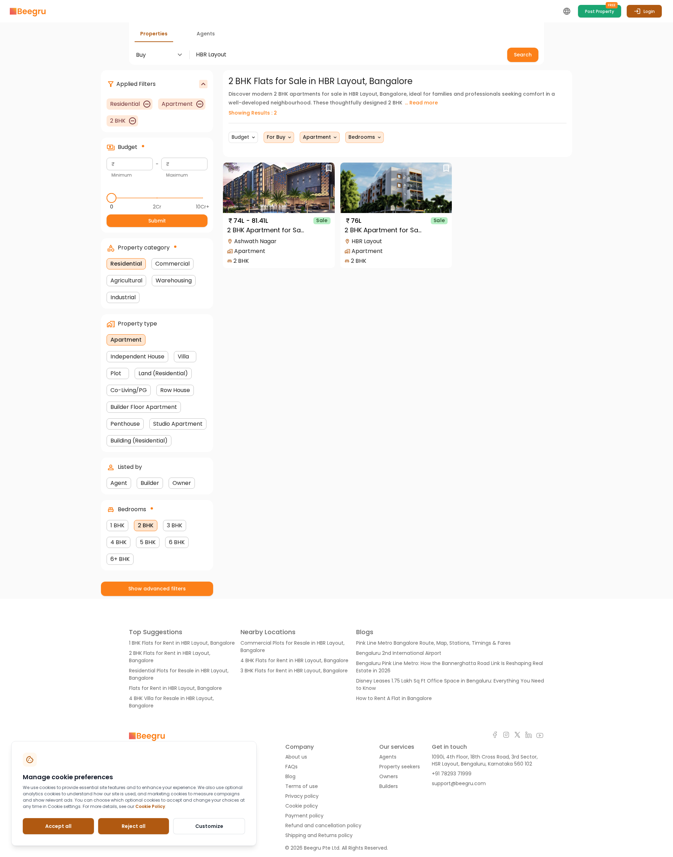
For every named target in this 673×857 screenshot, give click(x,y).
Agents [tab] (206, 33)
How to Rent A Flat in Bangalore (394, 698)
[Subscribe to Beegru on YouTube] (540, 736)
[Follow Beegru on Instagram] (506, 736)
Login (649, 11)
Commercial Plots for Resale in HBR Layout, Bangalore (292, 646)
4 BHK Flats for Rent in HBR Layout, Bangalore (294, 660)
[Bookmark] (329, 168)
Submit (157, 220)
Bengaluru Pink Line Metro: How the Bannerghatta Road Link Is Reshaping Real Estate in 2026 (449, 667)
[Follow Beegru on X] (517, 736)
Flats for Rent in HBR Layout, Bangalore (175, 688)
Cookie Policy (150, 806)
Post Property (600, 9)
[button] (243, 137)
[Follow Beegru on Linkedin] (528, 736)
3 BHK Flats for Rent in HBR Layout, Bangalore (294, 670)
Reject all (133, 826)
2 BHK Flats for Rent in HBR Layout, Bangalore (169, 657)
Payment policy (304, 815)
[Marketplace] (28, 11)
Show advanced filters (157, 588)
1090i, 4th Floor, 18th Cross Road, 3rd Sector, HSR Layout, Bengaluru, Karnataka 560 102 (485, 760)
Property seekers (399, 766)
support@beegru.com (459, 783)
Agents (387, 756)
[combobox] (345, 54)
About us (296, 756)
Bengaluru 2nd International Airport (398, 653)
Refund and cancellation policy (323, 825)
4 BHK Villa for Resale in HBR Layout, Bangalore (171, 702)
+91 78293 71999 (451, 773)
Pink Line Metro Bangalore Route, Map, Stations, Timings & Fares (433, 642)
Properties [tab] (154, 33)
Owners (388, 776)
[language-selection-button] (566, 11)
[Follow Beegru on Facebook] (495, 736)
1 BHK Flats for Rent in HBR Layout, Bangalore (182, 642)
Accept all (58, 826)
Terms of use (301, 786)
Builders (388, 786)
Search (523, 54)
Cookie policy (301, 805)
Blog (290, 776)
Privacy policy (302, 796)
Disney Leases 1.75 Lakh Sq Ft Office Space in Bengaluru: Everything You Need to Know (450, 684)
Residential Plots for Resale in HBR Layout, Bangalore (179, 674)
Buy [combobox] (141, 55)
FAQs (291, 766)
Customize (209, 826)
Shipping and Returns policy (319, 835)
